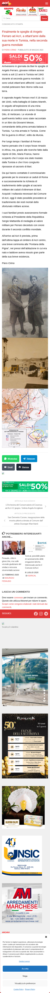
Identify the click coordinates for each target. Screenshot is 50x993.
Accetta (25, 969)
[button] (46, 937)
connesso (18, 597)
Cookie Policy (19, 989)
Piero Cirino (10, 50)
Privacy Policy (30, 989)
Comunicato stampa (12, 24)
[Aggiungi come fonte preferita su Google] (16, 474)
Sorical (32, 576)
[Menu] (46, 3)
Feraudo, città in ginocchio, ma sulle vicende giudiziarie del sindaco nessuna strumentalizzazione (11, 564)
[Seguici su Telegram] (46, 614)
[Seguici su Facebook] (36, 614)
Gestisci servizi (24, 961)
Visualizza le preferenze (25, 983)
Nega (25, 976)
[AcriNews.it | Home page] (8, 3)
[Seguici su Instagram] (41, 614)
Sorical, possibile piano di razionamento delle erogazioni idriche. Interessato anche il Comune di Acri (35, 562)
